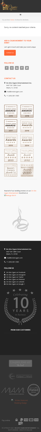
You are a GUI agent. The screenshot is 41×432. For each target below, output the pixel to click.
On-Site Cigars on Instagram (16, 275)
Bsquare (29, 430)
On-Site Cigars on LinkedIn (15, 282)
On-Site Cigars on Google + (15, 284)
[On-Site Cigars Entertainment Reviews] (27, 131)
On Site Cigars (20, 6)
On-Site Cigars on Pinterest (15, 279)
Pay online (6, 420)
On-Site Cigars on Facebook (15, 272)
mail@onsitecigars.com (15, 92)
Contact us (10, 53)
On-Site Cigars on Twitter (14, 277)
